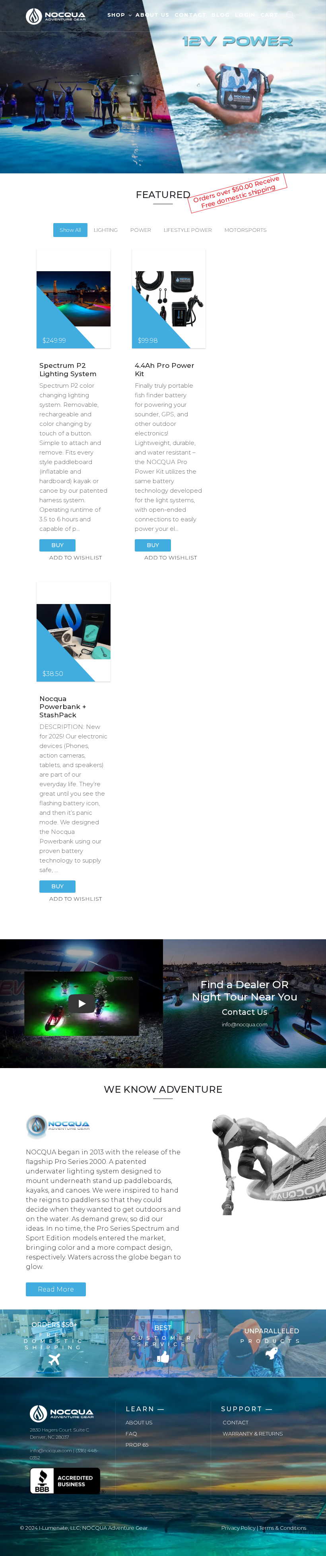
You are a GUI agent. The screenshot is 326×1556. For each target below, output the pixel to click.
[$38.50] (74, 631)
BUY (57, 545)
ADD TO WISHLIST (75, 557)
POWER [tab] (140, 230)
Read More (56, 1289)
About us (139, 1423)
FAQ (131, 1434)
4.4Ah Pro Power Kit (164, 369)
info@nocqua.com (245, 1025)
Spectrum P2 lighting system (68, 369)
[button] (81, 1003)
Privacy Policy (238, 1528)
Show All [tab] (70, 230)
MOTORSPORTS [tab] (246, 230)
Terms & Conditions (282, 1528)
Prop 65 (137, 1445)
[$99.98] (169, 298)
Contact (235, 1423)
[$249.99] (74, 298)
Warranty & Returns (253, 1434)
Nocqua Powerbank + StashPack (62, 707)
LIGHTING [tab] (106, 230)
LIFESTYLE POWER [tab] (188, 230)
